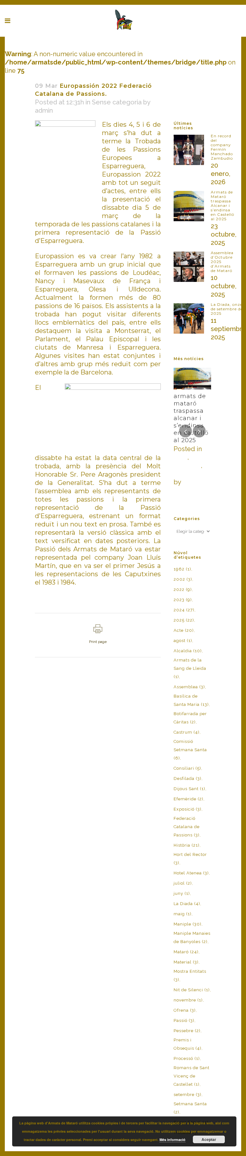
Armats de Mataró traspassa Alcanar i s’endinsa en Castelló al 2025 (222, 205)
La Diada (187, 903)
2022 (183, 589)
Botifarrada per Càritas (190, 717)
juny (182, 893)
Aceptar (208, 1139)
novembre (188, 1000)
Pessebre (187, 1030)
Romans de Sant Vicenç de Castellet (191, 1076)
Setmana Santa (190, 1107)
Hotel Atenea (191, 873)
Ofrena (185, 1010)
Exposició (187, 809)
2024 (184, 610)
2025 (180, 457)
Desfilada (187, 465)
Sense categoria (117, 102)
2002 (183, 579)
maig (183, 913)
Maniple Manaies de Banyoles (192, 937)
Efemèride (188, 799)
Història (187, 845)
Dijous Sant (189, 788)
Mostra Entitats (190, 975)
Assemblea (189, 686)
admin (44, 110)
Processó (187, 1058)
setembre (187, 1094)
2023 (183, 599)
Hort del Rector (190, 858)
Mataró (186, 951)
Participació (191, 474)
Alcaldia (188, 650)
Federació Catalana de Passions (187, 826)
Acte (184, 630)
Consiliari (187, 768)
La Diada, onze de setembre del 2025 (227, 309)
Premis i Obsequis (187, 1044)
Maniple (187, 924)
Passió (184, 1020)
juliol (183, 883)
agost (183, 640)
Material (186, 962)
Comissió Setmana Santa (190, 749)
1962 (182, 569)
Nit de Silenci (192, 989)
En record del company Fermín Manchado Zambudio (222, 147)
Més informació (172, 1139)
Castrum (187, 732)
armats (192, 482)
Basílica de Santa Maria (191, 700)
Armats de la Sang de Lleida (190, 668)
